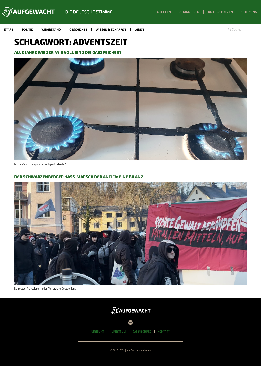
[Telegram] (130, 322)
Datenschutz (141, 331)
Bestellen (162, 12)
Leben (139, 29)
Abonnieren (189, 12)
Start (8, 29)
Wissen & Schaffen (111, 29)
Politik (27, 29)
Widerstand (51, 29)
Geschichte (78, 29)
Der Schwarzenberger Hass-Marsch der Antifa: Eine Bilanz (78, 176)
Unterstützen (220, 12)
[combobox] (241, 29)
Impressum (118, 331)
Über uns (249, 12)
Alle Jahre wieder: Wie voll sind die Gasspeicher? (68, 52)
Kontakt (164, 331)
